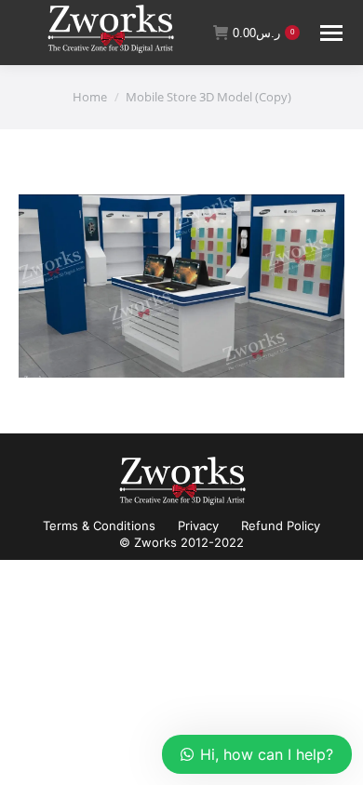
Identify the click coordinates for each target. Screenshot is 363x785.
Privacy (198, 525)
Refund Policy (280, 525)
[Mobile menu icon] (331, 33)
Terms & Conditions (99, 525)
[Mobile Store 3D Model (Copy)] (181, 286)
